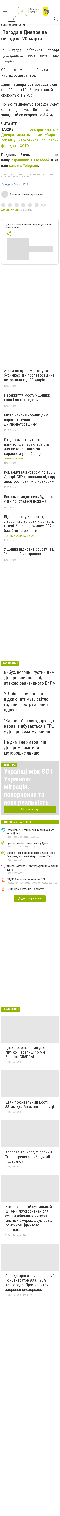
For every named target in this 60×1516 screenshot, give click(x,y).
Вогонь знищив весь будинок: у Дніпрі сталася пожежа (29, 499)
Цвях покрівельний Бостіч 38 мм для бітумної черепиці (29, 1104)
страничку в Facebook (31, 160)
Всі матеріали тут (30, 809)
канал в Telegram (23, 165)
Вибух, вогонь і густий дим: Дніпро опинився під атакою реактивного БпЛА (30, 678)
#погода (5, 184)
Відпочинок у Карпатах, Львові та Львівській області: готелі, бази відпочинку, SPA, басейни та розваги (29, 523)
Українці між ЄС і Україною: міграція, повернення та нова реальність (28, 787)
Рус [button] (12, 18)
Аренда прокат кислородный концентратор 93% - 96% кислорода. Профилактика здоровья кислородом (30, 1282)
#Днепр (16, 184)
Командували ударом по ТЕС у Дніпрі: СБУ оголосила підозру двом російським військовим (30, 477)
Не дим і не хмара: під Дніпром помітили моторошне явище (25, 747)
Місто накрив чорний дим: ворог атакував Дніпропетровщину (26, 420)
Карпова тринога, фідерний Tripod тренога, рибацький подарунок (28, 1157)
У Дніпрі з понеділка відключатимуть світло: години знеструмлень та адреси (27, 702)
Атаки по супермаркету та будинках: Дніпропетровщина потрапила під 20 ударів (29, 375)
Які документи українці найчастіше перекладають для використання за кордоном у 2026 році (26, 446)
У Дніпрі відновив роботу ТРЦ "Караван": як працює (29, 551)
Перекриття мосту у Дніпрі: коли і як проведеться (27, 397)
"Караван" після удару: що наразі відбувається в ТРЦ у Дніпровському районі (29, 726)
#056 (25, 184)
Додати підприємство (30, 898)
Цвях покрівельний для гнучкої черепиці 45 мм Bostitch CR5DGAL (25, 1052)
